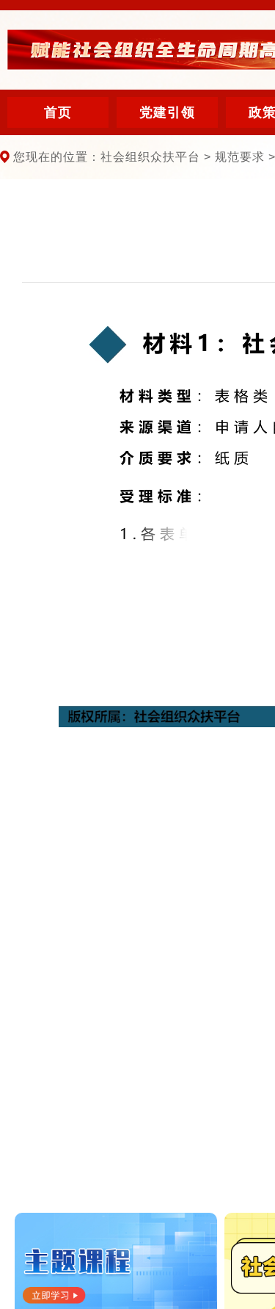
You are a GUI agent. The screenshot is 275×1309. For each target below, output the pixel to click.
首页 (58, 112)
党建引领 (167, 112)
